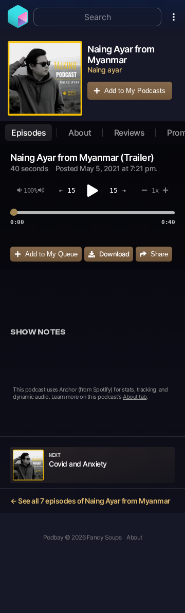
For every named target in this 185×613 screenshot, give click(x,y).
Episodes (28, 132)
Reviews (129, 132)
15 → (117, 190)
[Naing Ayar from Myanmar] (45, 78)
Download (114, 254)
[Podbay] (18, 25)
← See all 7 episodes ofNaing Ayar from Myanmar (90, 500)
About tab (135, 396)
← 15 (67, 190)
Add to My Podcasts (134, 91)
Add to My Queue (51, 254)
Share (159, 254)
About (79, 132)
